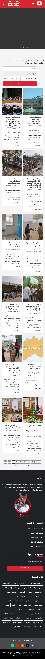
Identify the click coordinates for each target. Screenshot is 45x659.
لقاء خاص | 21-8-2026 (37, 533)
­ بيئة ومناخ (24, 583)
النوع (13, 605)
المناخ (19, 605)
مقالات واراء (6, 622)
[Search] (3, 4)
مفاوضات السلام (17, 622)
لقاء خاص (27, 622)
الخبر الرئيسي (38, 596)
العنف (9, 601)
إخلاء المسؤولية (17, 640)
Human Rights (36, 583)
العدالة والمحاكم (18, 601)
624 (28, 465)
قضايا (11, 618)
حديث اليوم (25, 614)
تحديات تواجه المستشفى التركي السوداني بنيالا (13, 306)
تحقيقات (39, 609)
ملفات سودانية (38, 627)
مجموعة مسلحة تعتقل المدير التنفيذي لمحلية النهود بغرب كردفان (33, 120)
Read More (38, 146)
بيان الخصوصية (27, 640)
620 (17, 462)
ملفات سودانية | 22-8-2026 (35, 529)
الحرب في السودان (11, 592)
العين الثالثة (27, 605)
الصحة (16, 596)
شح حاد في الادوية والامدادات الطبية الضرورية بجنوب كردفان (34, 367)
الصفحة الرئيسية (37, 601)
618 (25, 462)
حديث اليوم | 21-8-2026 (36, 538)
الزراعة (30, 596)
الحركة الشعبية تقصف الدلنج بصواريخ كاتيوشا (14, 180)
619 (21, 462)
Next (16, 465)
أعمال (40, 588)
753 (21, 465)
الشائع (23, 596)
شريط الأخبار (8, 614)
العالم (28, 601)
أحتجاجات (15, 583)
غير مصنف (29, 618)
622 (9, 462)
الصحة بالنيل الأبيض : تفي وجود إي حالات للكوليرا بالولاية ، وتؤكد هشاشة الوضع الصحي (12, 368)
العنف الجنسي (38, 605)
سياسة (17, 614)
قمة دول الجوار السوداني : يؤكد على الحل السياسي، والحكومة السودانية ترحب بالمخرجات (33, 429)
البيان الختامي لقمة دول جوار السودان (12, 426)
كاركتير (5, 618)
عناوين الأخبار (38, 618)
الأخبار (30, 592)
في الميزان (19, 618)
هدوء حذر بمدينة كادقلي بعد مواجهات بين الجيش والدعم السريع (33, 307)
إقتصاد (17, 588)
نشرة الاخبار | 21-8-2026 (36, 547)
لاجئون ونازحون (37, 622)
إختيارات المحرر (32, 588)
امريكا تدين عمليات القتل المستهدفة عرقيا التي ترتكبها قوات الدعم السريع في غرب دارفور (34, 183)
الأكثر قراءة (22, 592)
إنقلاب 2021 (8, 588)
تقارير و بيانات (19, 609)
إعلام (23, 588)
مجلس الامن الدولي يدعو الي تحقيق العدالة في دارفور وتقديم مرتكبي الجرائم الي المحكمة (12, 121)
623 (5, 462)
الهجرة (7, 605)
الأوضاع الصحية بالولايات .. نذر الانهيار (14, 244)
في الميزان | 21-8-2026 (37, 542)
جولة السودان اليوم (37, 614)
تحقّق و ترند (30, 609)
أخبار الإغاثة (6, 583)
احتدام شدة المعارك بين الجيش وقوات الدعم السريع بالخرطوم (33, 245)
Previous (38, 462)
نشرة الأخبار (27, 627)
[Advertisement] (22, 22)
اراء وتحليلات (38, 592)
